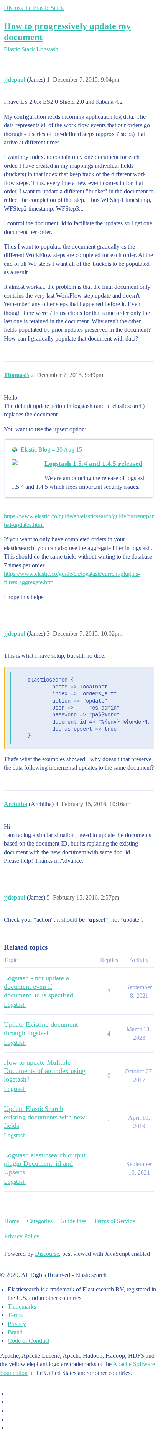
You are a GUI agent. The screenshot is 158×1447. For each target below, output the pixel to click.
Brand (15, 1332)
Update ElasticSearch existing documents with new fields (44, 1117)
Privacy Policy (22, 1236)
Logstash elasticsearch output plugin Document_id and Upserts (45, 1163)
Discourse (47, 1253)
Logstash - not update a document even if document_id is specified (38, 986)
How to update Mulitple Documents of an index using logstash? (45, 1071)
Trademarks (22, 1306)
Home (11, 1221)
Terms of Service (114, 1221)
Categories (40, 1221)
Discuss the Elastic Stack (34, 8)
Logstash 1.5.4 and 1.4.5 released (93, 463)
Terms (15, 1315)
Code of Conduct (28, 1340)
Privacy (17, 1324)
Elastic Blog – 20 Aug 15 (51, 449)
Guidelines (73, 1221)
